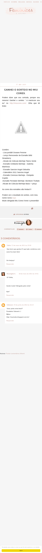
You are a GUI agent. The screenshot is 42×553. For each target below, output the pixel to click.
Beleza (22, 2)
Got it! (21, 550)
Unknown (10, 305)
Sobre (14, 2)
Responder (10, 264)
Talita (9, 245)
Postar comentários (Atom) (15, 353)
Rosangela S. (11, 274)
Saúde (36, 2)
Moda (29, 2)
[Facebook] (20, 230)
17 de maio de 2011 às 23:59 (21, 245)
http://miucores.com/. (18, 103)
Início (7, 2)
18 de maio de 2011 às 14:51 (28, 274)
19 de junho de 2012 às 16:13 (24, 305)
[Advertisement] (21, 61)
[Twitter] (29, 230)
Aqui (14, 198)
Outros (26, 214)
